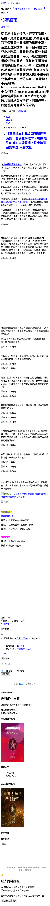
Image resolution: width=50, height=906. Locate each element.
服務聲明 (28, 870)
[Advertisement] (25, 292)
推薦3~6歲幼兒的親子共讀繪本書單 (17, 525)
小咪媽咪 (5, 624)
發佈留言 (5, 674)
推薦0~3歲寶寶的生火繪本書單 (15, 520)
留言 (25, 638)
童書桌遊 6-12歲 (24, 649)
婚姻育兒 (22, 111)
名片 (8, 123)
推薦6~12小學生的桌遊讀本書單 (15, 529)
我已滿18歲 (6, 901)
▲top (3, 653)
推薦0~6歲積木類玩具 (11, 545)
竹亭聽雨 (9, 20)
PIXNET (12, 867)
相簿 (8, 117)
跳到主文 (5, 27)
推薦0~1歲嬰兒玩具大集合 (13, 541)
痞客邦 (19, 638)
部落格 (9, 120)
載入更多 (5, 658)
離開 (14, 901)
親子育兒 (21, 646)
